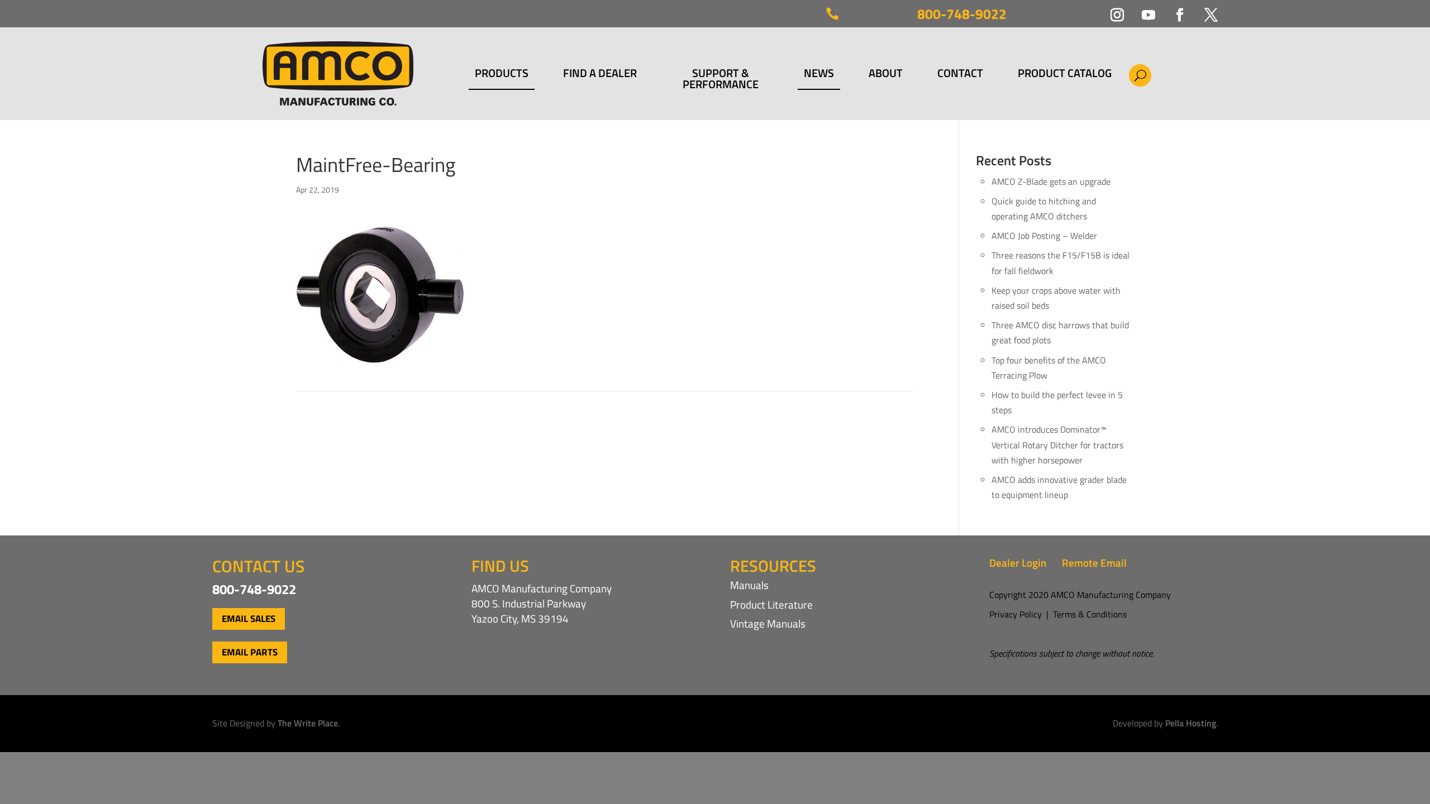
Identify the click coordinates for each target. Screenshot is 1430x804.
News (819, 75)
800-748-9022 (962, 14)
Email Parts (250, 652)
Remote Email (1094, 562)
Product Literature (771, 604)
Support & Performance (721, 79)
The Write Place (308, 723)
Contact (960, 75)
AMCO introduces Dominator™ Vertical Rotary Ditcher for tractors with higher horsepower (1057, 444)
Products (501, 75)
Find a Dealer (600, 75)
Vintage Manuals (767, 623)
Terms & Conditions (1090, 614)
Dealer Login (1017, 562)
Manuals (749, 585)
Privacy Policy (1015, 614)
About (886, 75)
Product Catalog (1065, 75)
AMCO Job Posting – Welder (1044, 235)
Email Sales (248, 618)
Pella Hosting (1190, 723)
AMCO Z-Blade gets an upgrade (1051, 181)
